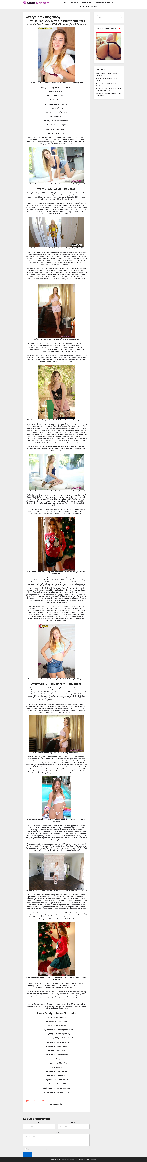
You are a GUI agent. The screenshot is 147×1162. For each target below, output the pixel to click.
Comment (56, 1132)
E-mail (73, 1122)
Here (118, 29)
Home (66, 2)
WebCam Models (86, 2)
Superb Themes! (91, 1159)
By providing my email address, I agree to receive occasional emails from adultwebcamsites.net (53, 1149)
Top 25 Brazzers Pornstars (104, 2)
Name (39, 1122)
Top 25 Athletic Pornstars (88, 7)
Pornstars (74, 2)
